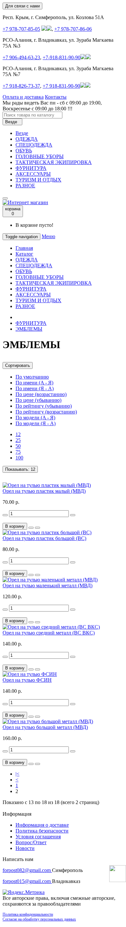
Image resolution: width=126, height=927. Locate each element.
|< (17, 774)
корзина (12, 211)
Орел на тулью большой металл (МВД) (45, 727)
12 (18, 434)
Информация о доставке (42, 825)
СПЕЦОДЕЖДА (34, 145)
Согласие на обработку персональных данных (39, 919)
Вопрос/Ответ (31, 842)
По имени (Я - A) (35, 388)
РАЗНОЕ (25, 185)
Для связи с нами (22, 6)
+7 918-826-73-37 (21, 86)
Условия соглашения (38, 836)
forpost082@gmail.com (27, 870)
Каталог (24, 254)
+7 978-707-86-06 (73, 29)
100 (19, 457)
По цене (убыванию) (38, 400)
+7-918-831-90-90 (61, 57)
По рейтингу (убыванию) (44, 406)
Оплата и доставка (23, 97)
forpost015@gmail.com (27, 881)
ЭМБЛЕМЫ (29, 329)
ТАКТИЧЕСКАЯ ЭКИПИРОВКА (54, 162)
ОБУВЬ (24, 150)
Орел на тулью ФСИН (27, 680)
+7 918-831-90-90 (61, 86)
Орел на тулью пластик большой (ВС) (44, 538)
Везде (22, 133)
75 (18, 452)
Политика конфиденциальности (28, 914)
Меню (48, 236)
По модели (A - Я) (35, 417)
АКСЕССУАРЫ (33, 174)
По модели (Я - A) (36, 423)
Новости (25, 848)
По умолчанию (32, 377)
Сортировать (17, 365)
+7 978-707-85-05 (21, 29)
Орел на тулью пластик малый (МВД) (44, 491)
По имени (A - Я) (34, 382)
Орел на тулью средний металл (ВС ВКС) (49, 632)
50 (18, 446)
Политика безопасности (42, 830)
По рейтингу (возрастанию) (46, 411)
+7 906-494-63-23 (21, 57)
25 (18, 440)
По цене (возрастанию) (41, 394)
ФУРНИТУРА (31, 168)
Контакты (56, 97)
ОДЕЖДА (27, 139)
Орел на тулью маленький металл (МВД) (47, 585)
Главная (24, 248)
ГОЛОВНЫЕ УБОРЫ (40, 156)
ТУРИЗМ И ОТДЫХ (38, 179)
